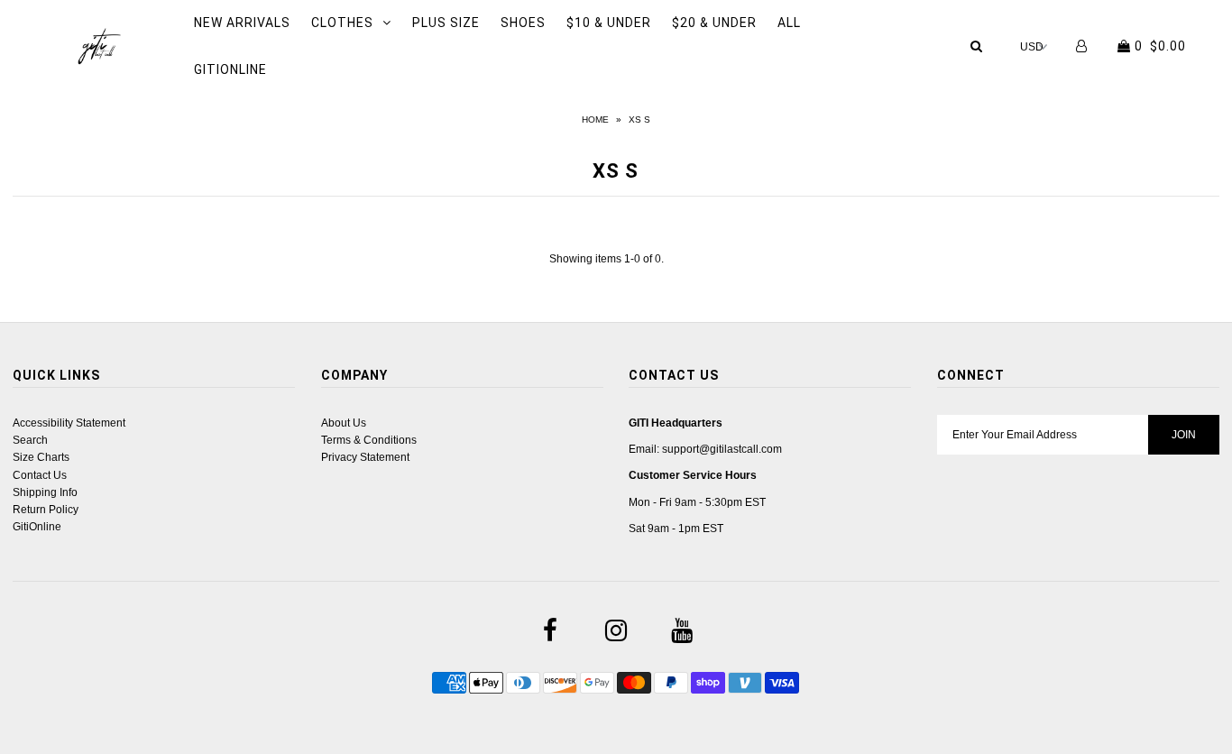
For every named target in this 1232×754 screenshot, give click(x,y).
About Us (343, 423)
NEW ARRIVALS (242, 22)
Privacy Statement (365, 457)
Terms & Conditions (369, 440)
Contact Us (40, 475)
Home (595, 119)
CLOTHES (342, 22)
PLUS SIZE (446, 22)
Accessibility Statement (69, 423)
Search (30, 440)
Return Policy (45, 509)
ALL (789, 22)
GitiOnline (37, 526)
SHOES (523, 22)
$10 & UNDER (608, 22)
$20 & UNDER (714, 22)
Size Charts (41, 457)
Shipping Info (45, 492)
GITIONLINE (230, 69)
